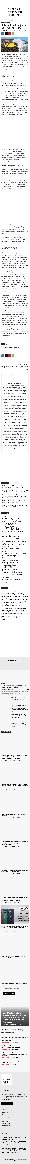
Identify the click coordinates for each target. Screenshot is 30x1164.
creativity (10, 533)
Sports (3, 683)
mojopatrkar (8, 562)
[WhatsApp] (13, 33)
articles (10, 531)
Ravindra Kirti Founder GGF (9, 30)
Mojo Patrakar (5, 347)
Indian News (12, 553)
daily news (13, 344)
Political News (8, 567)
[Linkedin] (17, 449)
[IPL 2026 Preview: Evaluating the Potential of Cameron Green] (5, 700)
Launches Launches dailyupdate (14, 558)
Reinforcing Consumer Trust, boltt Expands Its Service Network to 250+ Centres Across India (14, 985)
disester (24, 344)
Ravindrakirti (16, 347)
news (17, 562)
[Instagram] (15, 449)
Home (2, 20)
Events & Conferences (10, 20)
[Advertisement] (15, 132)
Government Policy (17, 550)
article (5, 531)
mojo (3, 560)
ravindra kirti (19, 572)
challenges (4, 533)
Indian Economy (5, 553)
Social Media (5, 577)
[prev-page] (2, 1068)
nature (10, 347)
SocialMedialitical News (13, 579)
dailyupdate (7, 536)
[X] (6, 33)
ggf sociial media (8, 544)
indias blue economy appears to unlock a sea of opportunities (7, 366)
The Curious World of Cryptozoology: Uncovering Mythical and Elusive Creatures (22, 367)
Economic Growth (6, 539)
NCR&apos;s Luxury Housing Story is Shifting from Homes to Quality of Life (14, 871)
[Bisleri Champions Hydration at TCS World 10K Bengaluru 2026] (15, 674)
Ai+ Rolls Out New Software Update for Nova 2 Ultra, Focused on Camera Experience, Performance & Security (14, 928)
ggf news (17, 541)
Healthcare (24, 550)
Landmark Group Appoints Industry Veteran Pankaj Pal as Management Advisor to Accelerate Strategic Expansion (14, 899)
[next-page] (5, 1068)
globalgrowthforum (20, 345)
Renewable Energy (6, 575)
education (13, 539)
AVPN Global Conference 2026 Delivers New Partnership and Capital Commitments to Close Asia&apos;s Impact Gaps (14, 757)
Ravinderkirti (20, 569)
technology (4, 582)
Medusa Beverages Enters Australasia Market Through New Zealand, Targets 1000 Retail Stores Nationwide (15, 506)
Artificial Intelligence (18, 531)
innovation (24, 553)
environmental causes (6, 345)
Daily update (18, 344)
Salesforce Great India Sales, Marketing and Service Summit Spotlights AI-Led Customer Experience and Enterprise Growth (14, 496)
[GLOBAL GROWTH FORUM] (15, 1079)
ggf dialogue (7, 541)
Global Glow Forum (6, 546)
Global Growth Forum (10, 548)
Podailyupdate (9, 565)
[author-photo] (15, 376)
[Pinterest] (9, 33)
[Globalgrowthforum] (15, 9)
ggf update (20, 544)
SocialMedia (16, 574)
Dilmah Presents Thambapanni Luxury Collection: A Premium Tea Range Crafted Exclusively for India (13, 956)
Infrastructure (18, 553)
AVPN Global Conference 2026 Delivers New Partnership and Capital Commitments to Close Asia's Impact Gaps (15, 491)
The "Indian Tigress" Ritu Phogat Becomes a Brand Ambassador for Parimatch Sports (19, 716)
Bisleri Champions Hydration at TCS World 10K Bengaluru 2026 (13, 686)
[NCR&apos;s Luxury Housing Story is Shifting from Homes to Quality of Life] (15, 858)
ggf (13, 345)
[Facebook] (2, 33)
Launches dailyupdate (10, 555)
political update (9, 569)
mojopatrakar (17, 560)
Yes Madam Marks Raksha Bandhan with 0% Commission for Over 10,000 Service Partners (12, 486)
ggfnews (24, 541)
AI (2, 531)
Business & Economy (6, 1034)
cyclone (7, 344)
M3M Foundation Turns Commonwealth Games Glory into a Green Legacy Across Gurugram (15, 501)
